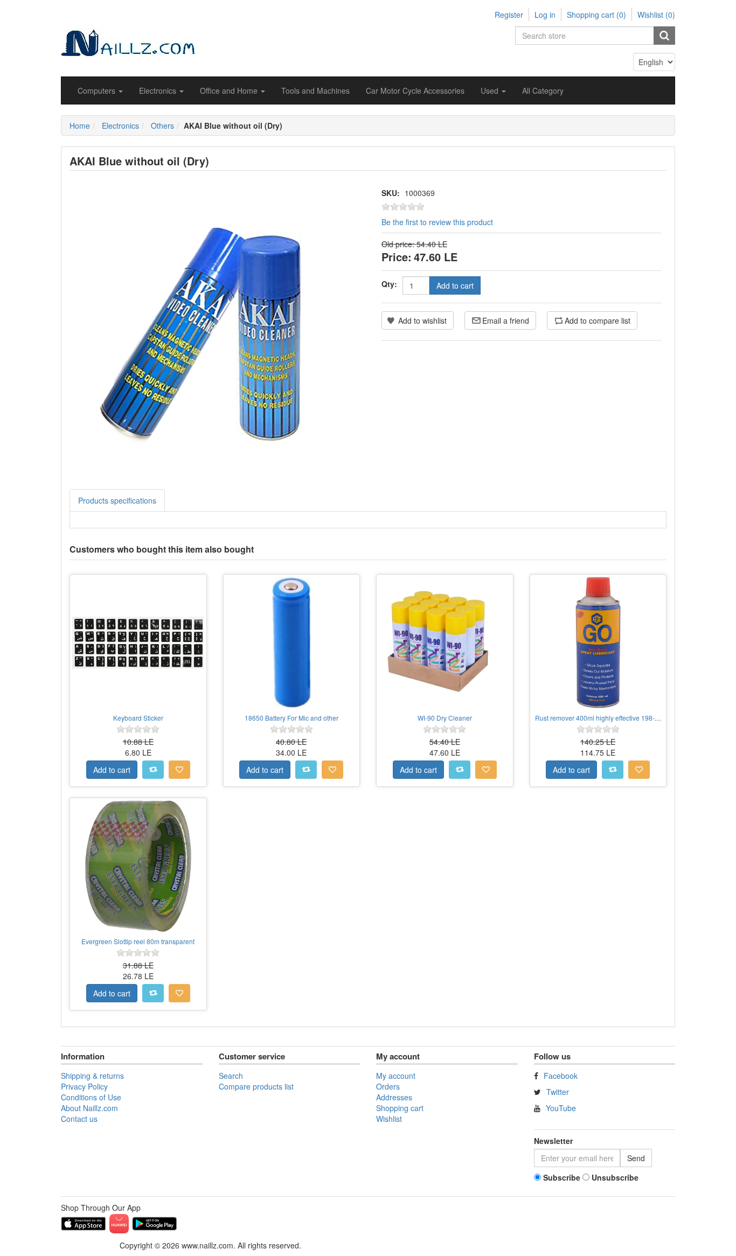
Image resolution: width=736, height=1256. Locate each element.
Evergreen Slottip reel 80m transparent (138, 941)
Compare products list (256, 1086)
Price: (396, 256)
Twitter (557, 1091)
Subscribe (561, 1177)
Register (509, 14)
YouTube (561, 1108)
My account (395, 1075)
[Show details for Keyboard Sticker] (138, 643)
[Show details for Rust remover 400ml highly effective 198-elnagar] (598, 643)
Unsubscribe (615, 1177)
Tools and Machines (315, 90)
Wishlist (389, 1118)
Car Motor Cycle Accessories (415, 90)
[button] (100, 90)
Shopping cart (399, 1108)
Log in (545, 14)
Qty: (389, 283)
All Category (543, 90)
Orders (388, 1086)
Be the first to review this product (437, 222)
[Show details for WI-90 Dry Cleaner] (445, 643)
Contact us (79, 1118)
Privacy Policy (84, 1086)
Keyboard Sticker (138, 717)
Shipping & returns (92, 1075)
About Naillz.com (89, 1108)
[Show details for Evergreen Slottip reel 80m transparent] (138, 866)
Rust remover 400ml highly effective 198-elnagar (606, 717)
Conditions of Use (91, 1097)
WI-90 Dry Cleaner (445, 717)
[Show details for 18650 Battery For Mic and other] (292, 643)
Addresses (394, 1097)
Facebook (561, 1075)
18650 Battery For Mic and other (291, 717)
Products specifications (117, 500)
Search (231, 1075)
